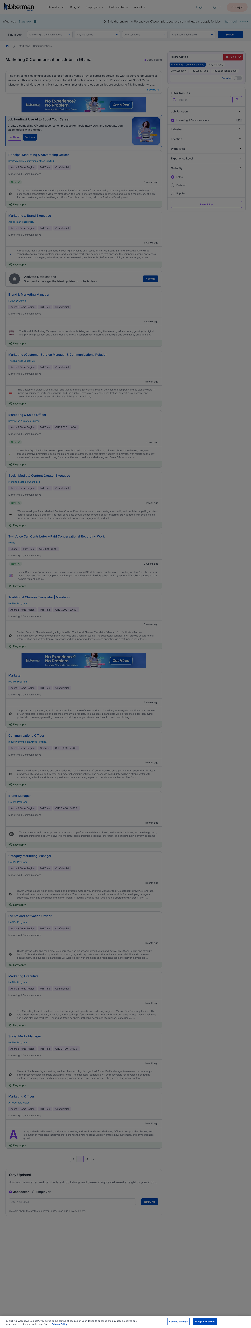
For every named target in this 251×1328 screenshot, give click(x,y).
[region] (125, 1322)
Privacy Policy (59, 1324)
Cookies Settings (178, 1321)
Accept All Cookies (204, 1321)
